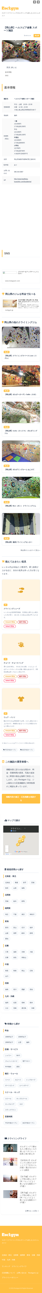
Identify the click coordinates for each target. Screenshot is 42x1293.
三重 (6, 952)
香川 (14, 989)
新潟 (6, 927)
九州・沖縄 (11, 1260)
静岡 (31, 933)
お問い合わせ (21, 1273)
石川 (23, 927)
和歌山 (24, 957)
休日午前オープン (27, 750)
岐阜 (23, 933)
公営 (19, 1042)
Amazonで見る (10, 622)
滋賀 (14, 952)
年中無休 (8, 1067)
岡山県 (37, 35)
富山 (14, 927)
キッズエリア (9, 1104)
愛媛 (23, 989)
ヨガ (21, 1104)
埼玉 (6, 914)
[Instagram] (38, 2)
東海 (28, 1255)
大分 (6, 1008)
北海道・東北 (7, 1255)
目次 (8, 67)
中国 (3, 1260)
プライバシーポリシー (10, 1277)
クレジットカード (11, 1061)
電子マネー (26, 1061)
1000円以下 (9, 1037)
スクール (8, 1098)
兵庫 (6, 957)
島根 (14, 971)
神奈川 (32, 914)
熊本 (31, 1002)
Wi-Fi (18, 1055)
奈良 (14, 957)
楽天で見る (22, 622)
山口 (6, 976)
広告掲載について (8, 1273)
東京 (23, 914)
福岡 (6, 1002)
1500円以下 (22, 1037)
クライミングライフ (19, 1266)
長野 (14, 933)
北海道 (7, 882)
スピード (18, 1080)
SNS (6, 75)
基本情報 (8, 72)
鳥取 (6, 971)
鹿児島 (24, 1008)
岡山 (23, 971)
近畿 (33, 1255)
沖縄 (32, 1008)
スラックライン (10, 1110)
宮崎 (14, 1008)
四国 (38, 1255)
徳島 (6, 989)
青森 (16, 882)
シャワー (8, 1055)
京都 (23, 952)
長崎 (23, 1002)
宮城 (32, 882)
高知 (31, 989)
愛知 (6, 939)
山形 (14, 888)
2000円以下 (9, 1042)
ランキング (6, 1266)
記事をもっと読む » (32, 1211)
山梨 (6, 933)
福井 (31, 927)
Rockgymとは (33, 1273)
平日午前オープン (10, 750)
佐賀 (14, 1002)
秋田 (6, 888)
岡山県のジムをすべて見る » (30, 550)
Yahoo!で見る (9, 626)
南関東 (22, 1255)
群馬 (23, 901)
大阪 (31, 952)
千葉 (14, 914)
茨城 (6, 901)
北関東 (15, 1255)
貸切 (17, 1067)
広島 (31, 971)
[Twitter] (34, 2)
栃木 (14, 901)
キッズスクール (21, 1098)
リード (7, 1080)
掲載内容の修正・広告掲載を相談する (21, 798)
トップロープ (30, 1080)
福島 (23, 888)
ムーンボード (24, 1085)
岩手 (24, 882)
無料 (27, 1042)
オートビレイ (9, 1085)
